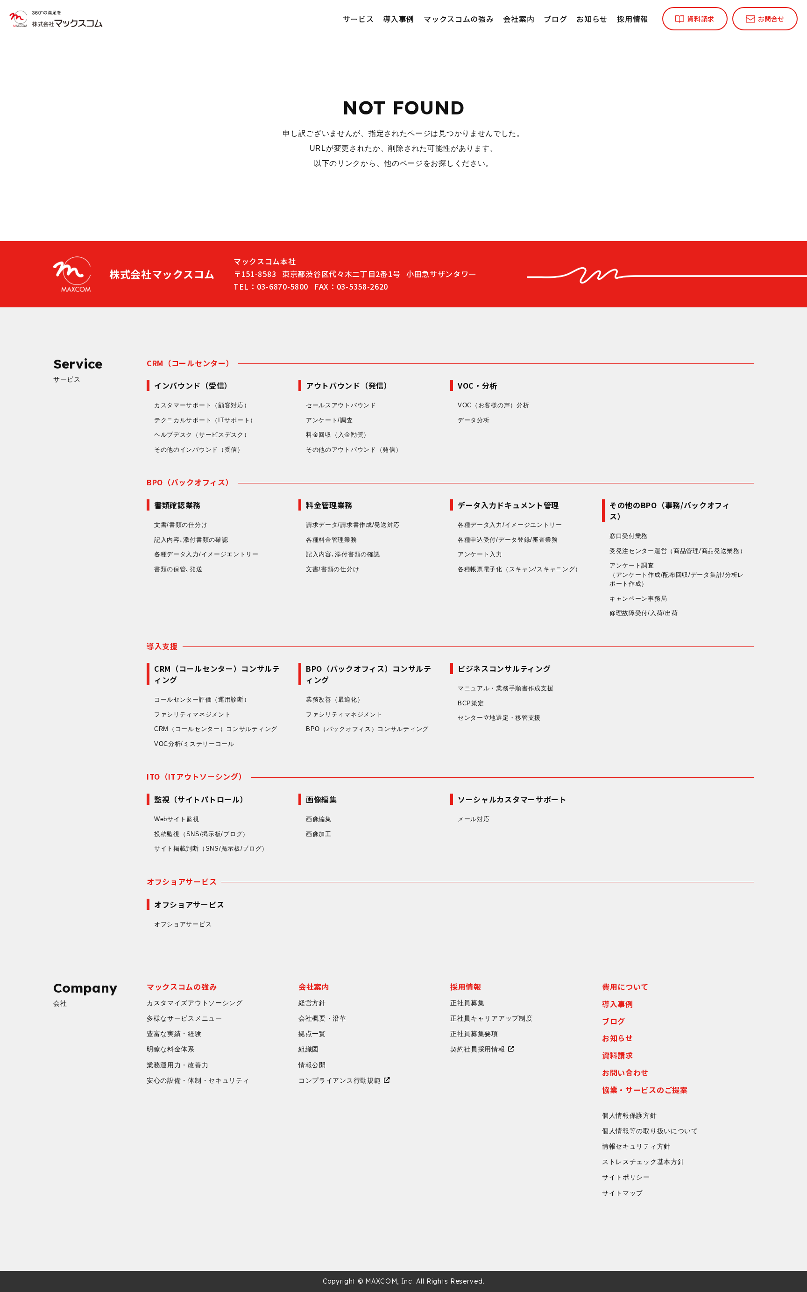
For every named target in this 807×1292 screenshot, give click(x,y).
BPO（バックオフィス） (190, 482)
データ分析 (474, 420)
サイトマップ (622, 1193)
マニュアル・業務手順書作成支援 (506, 688)
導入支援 (162, 646)
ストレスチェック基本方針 (643, 1161)
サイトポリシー (626, 1177)
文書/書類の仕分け (180, 524)
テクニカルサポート (205, 420)
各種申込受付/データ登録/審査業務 (508, 539)
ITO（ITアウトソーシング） (197, 776)
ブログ (555, 18)
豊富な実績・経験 (174, 1033)
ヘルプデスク (202, 434)
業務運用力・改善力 (177, 1065)
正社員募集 (467, 1003)
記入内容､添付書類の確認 (191, 539)
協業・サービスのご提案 (645, 1089)
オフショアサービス (182, 881)
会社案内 (518, 18)
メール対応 (474, 819)
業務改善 (334, 699)
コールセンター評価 (202, 699)
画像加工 (319, 834)
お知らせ (592, 18)
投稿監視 (201, 834)
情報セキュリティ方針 (636, 1146)
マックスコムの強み (459, 18)
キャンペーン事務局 (638, 598)
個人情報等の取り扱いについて (650, 1131)
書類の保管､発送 (178, 569)
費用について (625, 986)
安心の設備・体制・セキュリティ (198, 1080)
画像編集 (319, 819)
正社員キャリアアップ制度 (491, 1018)
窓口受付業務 (628, 536)
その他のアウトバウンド (354, 449)
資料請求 (617, 1055)
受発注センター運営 (677, 550)
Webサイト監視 (176, 819)
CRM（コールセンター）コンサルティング (215, 728)
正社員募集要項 (474, 1033)
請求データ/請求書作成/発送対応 (353, 524)
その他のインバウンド (199, 449)
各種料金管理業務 (331, 539)
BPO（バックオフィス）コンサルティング (367, 728)
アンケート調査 (676, 574)
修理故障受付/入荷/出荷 (643, 613)
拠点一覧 (312, 1033)
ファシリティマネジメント (192, 714)
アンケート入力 (480, 554)
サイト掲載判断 (211, 848)
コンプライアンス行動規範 (339, 1080)
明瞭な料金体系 (171, 1049)
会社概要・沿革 (322, 1018)
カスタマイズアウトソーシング (195, 1003)
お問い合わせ (625, 1072)
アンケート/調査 (329, 420)
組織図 (308, 1049)
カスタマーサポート (202, 405)
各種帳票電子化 (519, 569)
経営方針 (312, 1003)
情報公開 (312, 1065)
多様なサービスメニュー (184, 1018)
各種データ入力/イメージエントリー (206, 554)
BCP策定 (471, 703)
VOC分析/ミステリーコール (194, 743)
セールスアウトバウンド (341, 405)
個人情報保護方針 (629, 1115)
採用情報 (632, 18)
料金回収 (338, 434)
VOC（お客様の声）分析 (493, 405)
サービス (358, 18)
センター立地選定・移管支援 (499, 717)
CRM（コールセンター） (190, 363)
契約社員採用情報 (477, 1049)
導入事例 (398, 18)
